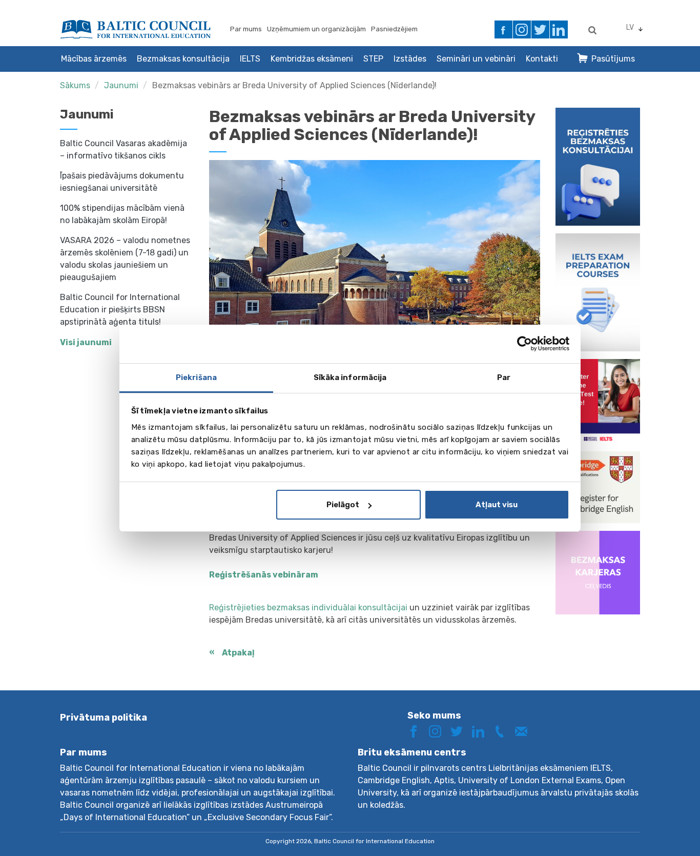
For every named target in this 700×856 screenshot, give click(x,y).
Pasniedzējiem (394, 29)
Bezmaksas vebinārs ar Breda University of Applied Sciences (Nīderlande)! (294, 85)
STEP (373, 59)
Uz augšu (656, 829)
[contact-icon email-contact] (524, 730)
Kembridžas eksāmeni (312, 59)
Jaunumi (121, 85)
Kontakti (542, 59)
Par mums (246, 29)
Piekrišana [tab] (196, 377)
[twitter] (540, 29)
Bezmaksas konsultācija (183, 59)
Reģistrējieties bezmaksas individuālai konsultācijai (308, 607)
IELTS (250, 59)
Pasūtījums (613, 59)
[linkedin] (559, 29)
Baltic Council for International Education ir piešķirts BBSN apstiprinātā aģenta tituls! (120, 309)
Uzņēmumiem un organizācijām (316, 29)
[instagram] (522, 29)
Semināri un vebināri (476, 59)
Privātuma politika (103, 717)
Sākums (75, 85)
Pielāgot (342, 504)
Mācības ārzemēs (94, 59)
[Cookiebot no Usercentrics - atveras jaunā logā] (524, 343)
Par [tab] (503, 377)
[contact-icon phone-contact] (503, 730)
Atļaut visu (497, 504)
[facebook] (503, 29)
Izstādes (410, 59)
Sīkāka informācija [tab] (350, 377)
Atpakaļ (238, 653)
